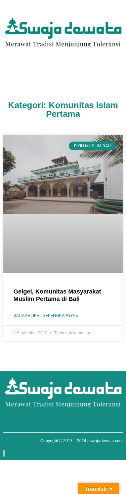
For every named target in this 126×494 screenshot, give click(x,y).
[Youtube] (89, 9)
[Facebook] (80, 9)
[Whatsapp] (71, 9)
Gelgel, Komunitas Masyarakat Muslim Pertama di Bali (57, 295)
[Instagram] (99, 9)
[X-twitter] (108, 9)
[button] (8, 66)
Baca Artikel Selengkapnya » (45, 315)
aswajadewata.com (105, 440)
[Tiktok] (118, 9)
